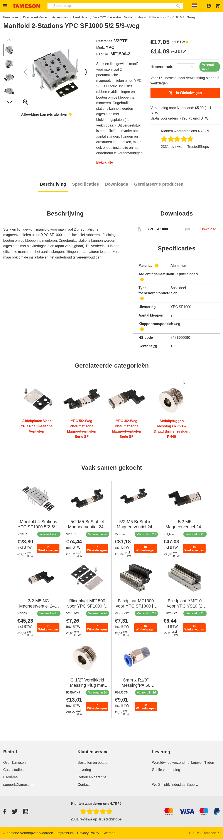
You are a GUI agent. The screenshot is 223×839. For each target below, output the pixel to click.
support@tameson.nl (19, 784)
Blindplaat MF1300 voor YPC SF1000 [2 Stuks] (136, 606)
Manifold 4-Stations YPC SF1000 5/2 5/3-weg (38, 526)
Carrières (10, 777)
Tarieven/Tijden (202, 762)
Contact (84, 784)
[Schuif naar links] (86, 72)
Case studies (13, 770)
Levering (84, 770)
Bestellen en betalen (93, 762)
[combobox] (115, 6)
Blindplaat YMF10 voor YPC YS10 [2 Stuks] (184, 606)
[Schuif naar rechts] (25, 72)
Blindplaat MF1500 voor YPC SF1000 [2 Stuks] (87, 606)
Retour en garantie (92, 777)
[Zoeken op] (179, 6)
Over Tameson (14, 762)
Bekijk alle (104, 162)
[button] (5, 6)
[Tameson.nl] (26, 6)
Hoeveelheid (162, 67)
